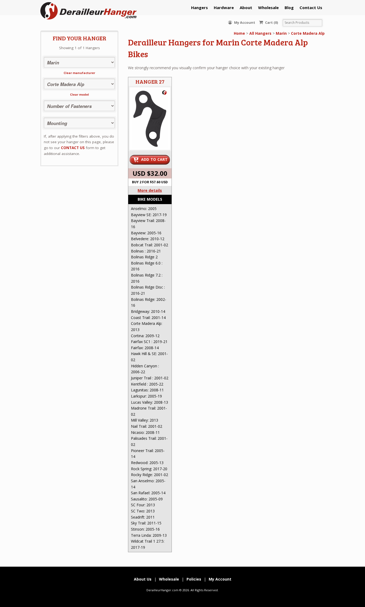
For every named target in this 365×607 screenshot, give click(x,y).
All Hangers (260, 33)
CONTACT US (73, 147)
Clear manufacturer (79, 73)
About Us (143, 579)
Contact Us (311, 7)
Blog (289, 7)
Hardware (224, 7)
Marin (281, 33)
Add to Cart (154, 159)
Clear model (79, 94)
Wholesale (268, 7)
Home (239, 33)
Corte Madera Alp (308, 33)
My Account (244, 22)
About (246, 7)
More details (150, 190)
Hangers (199, 7)
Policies (194, 579)
